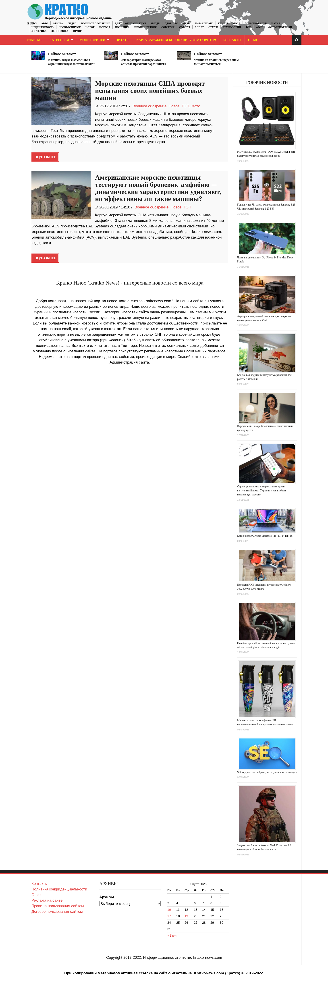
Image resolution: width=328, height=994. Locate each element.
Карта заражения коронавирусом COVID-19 (176, 40)
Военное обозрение (95, 23)
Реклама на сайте (46, 900)
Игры (187, 23)
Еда (117, 23)
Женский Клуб (135, 23)
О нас (36, 895)
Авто (44, 23)
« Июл (171, 935)
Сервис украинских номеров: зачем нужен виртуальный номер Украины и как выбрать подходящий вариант (261, 490)
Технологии (232, 27)
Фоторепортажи (280, 27)
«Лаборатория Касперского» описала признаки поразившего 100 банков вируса (143, 64)
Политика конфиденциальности (59, 889)
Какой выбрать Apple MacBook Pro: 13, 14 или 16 (265, 535)
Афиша (58, 23)
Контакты (232, 40)
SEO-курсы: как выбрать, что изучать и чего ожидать (267, 772)
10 (169, 909)
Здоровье (171, 23)
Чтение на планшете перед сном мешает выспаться (216, 62)
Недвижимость (42, 27)
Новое (90, 27)
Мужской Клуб (256, 23)
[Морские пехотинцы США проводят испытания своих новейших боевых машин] (61, 101)
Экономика (60, 31)
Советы (184, 27)
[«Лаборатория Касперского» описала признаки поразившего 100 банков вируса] (111, 55)
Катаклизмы (204, 23)
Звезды (155, 23)
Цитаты (122, 40)
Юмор (77, 31)
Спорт (199, 27)
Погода (104, 27)
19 (186, 916)
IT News (32, 23)
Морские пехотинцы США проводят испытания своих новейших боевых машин (150, 91)
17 (169, 916)
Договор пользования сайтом (57, 911)
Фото (260, 27)
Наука (275, 23)
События (167, 27)
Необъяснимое (70, 27)
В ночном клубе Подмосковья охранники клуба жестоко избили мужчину (71, 64)
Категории (59, 40)
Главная (35, 40)
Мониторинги (92, 40)
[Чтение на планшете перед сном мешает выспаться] (184, 55)
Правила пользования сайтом (57, 906)
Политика (122, 27)
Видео (72, 23)
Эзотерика (39, 31)
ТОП (248, 27)
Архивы (106, 897)
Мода (236, 23)
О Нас (253, 40)
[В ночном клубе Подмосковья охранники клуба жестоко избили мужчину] (38, 55)
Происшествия (145, 27)
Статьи (213, 27)
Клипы (223, 23)
